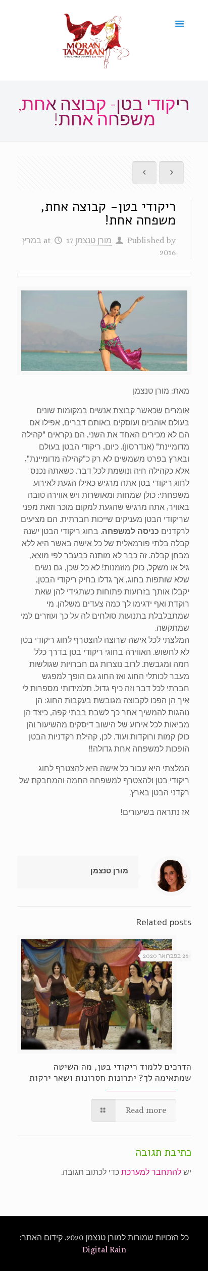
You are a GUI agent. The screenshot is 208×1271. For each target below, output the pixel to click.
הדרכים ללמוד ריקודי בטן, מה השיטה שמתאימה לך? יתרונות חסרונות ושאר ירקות (110, 1072)
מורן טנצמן (93, 240)
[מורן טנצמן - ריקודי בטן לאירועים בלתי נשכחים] (96, 40)
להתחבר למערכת (151, 1172)
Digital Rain (104, 1249)
